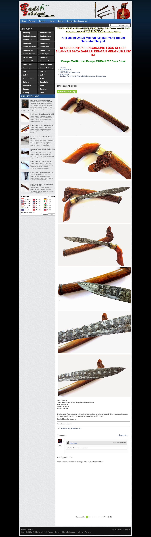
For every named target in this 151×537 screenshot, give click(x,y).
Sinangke (27, 85)
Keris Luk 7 (27, 64)
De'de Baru (27, 57)
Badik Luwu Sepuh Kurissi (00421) (41, 173)
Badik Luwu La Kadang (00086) (40, 161)
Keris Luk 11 (28, 61)
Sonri (42, 85)
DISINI (127, 28)
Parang (32, 21)
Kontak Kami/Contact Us (77, 21)
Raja (42, 78)
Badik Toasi (45, 47)
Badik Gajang (45, 36)
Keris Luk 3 (44, 61)
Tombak (42, 21)
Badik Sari (27, 43)
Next (109, 517)
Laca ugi (26, 68)
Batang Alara (28, 50)
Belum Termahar (46, 50)
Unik (42, 92)
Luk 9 (42, 75)
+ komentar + (123, 435)
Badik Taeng (45, 43)
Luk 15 (43, 71)
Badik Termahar (76, 428)
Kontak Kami (64, 71)
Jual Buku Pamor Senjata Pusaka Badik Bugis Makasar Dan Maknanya (83, 76)
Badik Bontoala (46, 33)
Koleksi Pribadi (46, 64)
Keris (52, 21)
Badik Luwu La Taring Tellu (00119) (41, 125)
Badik (60, 21)
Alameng (26, 33)
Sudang (26, 89)
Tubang (26, 92)
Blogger (127, 530)
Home (23, 21)
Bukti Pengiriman (65, 69)
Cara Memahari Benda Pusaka (70, 73)
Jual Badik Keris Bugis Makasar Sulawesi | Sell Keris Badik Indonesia (55, 532)
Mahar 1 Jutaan (29, 78)
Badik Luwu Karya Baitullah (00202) (42, 114)
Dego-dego (44, 57)
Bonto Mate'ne (29, 54)
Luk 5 (25, 75)
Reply (59, 445)
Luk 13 (26, 71)
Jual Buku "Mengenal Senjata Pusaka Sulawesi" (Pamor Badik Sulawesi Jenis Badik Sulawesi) (41, 101)
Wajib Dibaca (64, 74)
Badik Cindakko (29, 36)
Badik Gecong (65, 428)
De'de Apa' (44, 54)
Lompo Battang (46, 68)
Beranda (63, 68)
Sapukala (44, 82)
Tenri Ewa (73, 443)
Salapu (26, 82)
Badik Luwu (45, 40)
